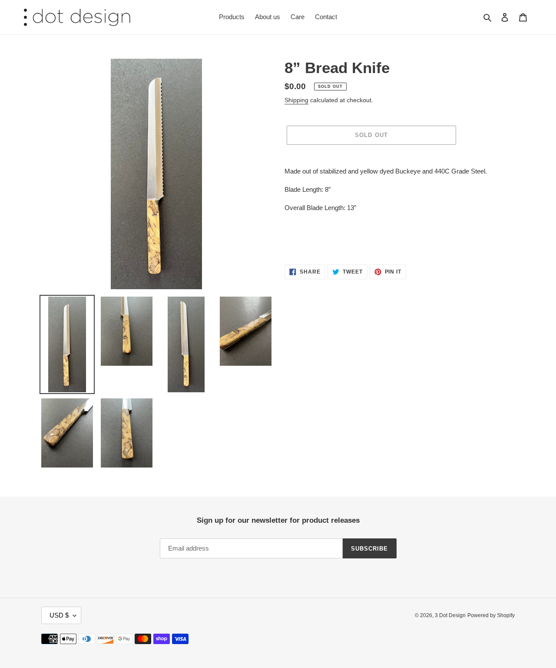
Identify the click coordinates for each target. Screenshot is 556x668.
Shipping (296, 100)
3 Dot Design (450, 615)
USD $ (59, 615)
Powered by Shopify (491, 615)
